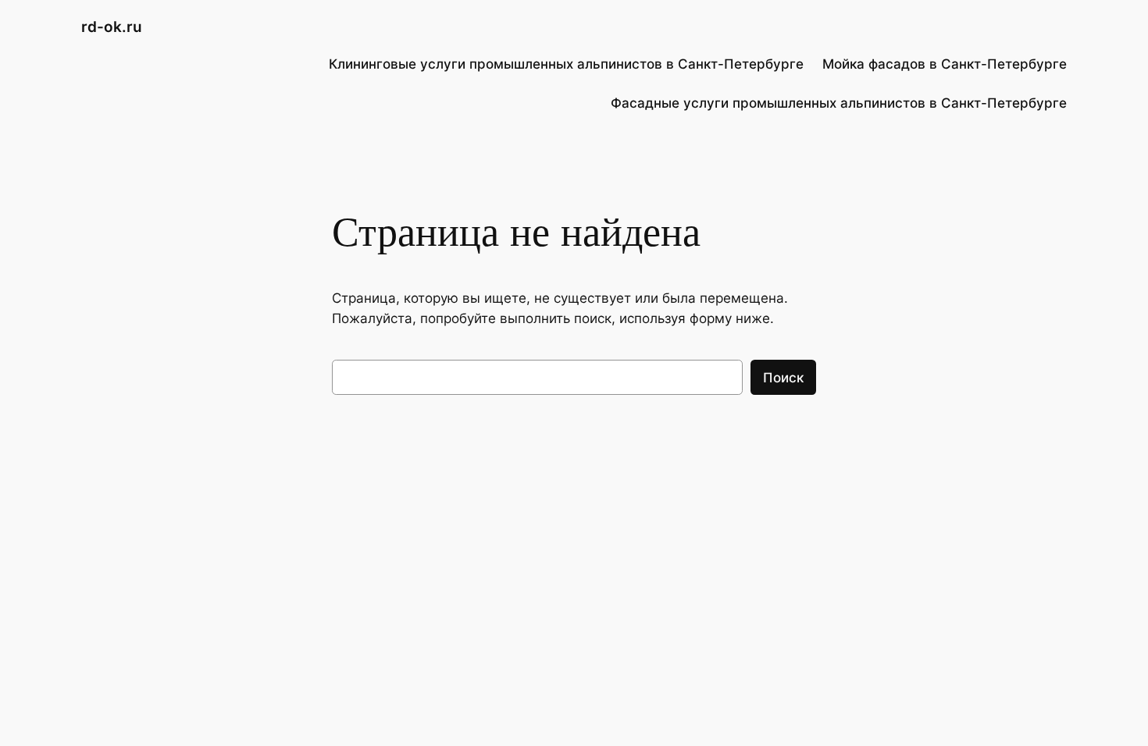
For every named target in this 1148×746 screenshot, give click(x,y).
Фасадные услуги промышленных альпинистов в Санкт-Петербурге (839, 103)
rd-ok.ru (111, 26)
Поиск (783, 377)
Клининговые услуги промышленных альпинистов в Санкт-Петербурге (566, 64)
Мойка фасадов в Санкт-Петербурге (944, 64)
